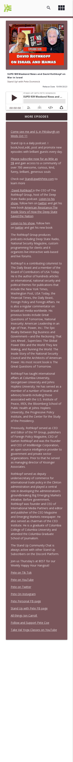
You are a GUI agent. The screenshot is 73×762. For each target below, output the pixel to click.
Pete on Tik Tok (21, 572)
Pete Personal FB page (26, 601)
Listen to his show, (23, 223)
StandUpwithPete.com (39, 179)
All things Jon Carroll (24, 615)
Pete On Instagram (23, 594)
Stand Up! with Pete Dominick (23, 81)
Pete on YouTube (22, 580)
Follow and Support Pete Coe (30, 623)
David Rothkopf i (22, 190)
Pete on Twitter (21, 587)
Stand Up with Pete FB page (29, 608)
